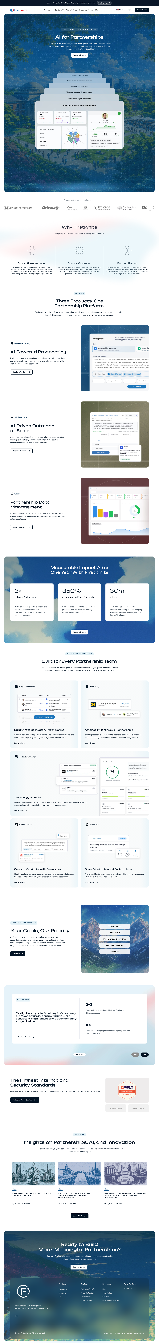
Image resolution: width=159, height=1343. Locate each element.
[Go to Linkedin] (16, 1316)
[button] (48, 10)
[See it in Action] (21, 372)
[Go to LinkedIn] (19, 1314)
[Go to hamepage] (18, 10)
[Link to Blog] (33, 1183)
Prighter (119, 1108)
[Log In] (129, 10)
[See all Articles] (79, 1216)
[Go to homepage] (23, 1291)
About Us (95, 10)
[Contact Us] (17, 953)
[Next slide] (145, 1055)
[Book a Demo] (142, 10)
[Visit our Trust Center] (24, 1100)
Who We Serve (71, 10)
